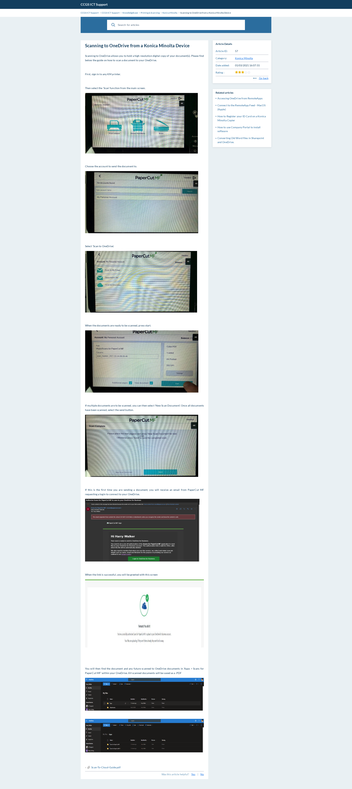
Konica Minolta (244, 58)
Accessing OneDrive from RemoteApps (240, 98)
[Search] (113, 25)
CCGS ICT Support (94, 4)
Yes (193, 774)
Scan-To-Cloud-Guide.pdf (105, 767)
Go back (263, 78)
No (202, 774)
